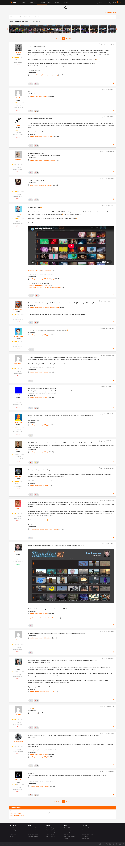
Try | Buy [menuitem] (65, 2)
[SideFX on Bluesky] (110, 844)
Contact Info (85, 838)
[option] (13, 29)
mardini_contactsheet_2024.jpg (39, 335)
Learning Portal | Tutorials (34, 828)
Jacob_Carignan (18, 741)
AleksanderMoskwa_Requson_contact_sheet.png (44, 75)
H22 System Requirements (53, 832)
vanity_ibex (18, 395)
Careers (84, 830)
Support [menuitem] (57, 2)
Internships (85, 836)
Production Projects (33, 834)
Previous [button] (7, 29)
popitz (18, 449)
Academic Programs (33, 836)
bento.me (47, 285)
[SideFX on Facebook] (100, 844)
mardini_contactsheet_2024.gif (39, 757)
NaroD (18, 98)
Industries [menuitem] (32, 2)
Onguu (18, 508)
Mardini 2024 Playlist (34, 270)
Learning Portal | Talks (33, 832)
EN (115, 2)
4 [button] (64, 35)
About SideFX (85, 828)
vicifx (18, 639)
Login (119, 2)
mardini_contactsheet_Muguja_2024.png (41, 136)
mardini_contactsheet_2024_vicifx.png (41, 638)
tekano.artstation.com (53, 618)
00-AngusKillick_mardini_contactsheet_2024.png (44, 529)
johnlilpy (18, 714)
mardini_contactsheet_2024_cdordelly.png (42, 279)
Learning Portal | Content (34, 830)
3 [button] (63, 35)
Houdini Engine (14, 830)
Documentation (50, 834)
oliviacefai (18, 667)
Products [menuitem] (23, 2)
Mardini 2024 (23, 16)
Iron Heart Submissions (35, 16)
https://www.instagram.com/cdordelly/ (39, 287)
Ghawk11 (18, 780)
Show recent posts (15, 813)
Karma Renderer (14, 832)
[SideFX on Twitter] (103, 844)
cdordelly (18, 214)
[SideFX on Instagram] (106, 844)
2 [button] (61, 35)
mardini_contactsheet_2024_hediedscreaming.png (44, 307)
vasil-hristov (18, 363)
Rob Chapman (18, 552)
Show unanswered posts (17, 815)
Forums (16, 16)
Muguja (18, 125)
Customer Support (51, 828)
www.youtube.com (47, 270)
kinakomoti (18, 159)
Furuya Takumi (18, 476)
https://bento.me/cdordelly (36, 285)
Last (69, 38)
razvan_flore (18, 422)
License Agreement (69, 832)
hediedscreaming (18, 309)
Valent (18, 186)
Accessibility (67, 834)
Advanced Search (111, 12)
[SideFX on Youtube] (120, 844)
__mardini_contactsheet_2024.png (39, 786)
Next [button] (116, 29)
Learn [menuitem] (49, 2)
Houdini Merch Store (87, 834)
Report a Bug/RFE (50, 836)
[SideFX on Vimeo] (116, 844)
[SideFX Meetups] (113, 844)
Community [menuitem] (42, 2)
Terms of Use (67, 828)
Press (83, 832)
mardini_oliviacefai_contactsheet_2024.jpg (42, 691)
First (55, 38)
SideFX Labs (13, 834)
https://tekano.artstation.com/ (37, 618)
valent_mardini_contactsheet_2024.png (41, 185)
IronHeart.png (34, 713)
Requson (18, 52)
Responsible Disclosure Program (70, 837)
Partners (12, 836)
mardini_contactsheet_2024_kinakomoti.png (42, 160)
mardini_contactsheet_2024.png (39, 96)
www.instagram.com (56, 287)
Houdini (12, 828)
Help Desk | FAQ (50, 830)
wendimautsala (18, 336)
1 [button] (60, 35)
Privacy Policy (67, 830)
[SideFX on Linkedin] (123, 844)
